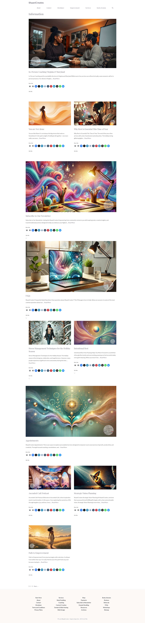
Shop (83, 598)
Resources (84, 607)
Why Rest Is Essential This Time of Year (91, 129)
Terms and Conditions (38, 607)
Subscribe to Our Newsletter (38, 216)
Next (36, 586)
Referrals (106, 602)
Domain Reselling (84, 605)
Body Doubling (61, 600)
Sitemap (106, 610)
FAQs (28, 295)
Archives (83, 610)
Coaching (61, 602)
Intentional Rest (81, 348)
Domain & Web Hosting (61, 607)
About (38, 8)
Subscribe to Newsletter (84, 602)
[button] (112, 8)
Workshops (106, 607)
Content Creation (61, 605)
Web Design (61, 610)
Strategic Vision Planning (85, 493)
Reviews (106, 600)
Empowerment (75, 8)
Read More (56, 78)
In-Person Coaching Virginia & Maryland (47, 72)
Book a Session (101, 8)
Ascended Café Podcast (39, 493)
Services (88, 8)
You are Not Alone (36, 129)
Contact (48, 8)
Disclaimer (60, 8)
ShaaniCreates (36, 2)
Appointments (32, 440)
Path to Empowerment (39, 553)
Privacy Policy (38, 610)
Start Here (38, 598)
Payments (84, 600)
